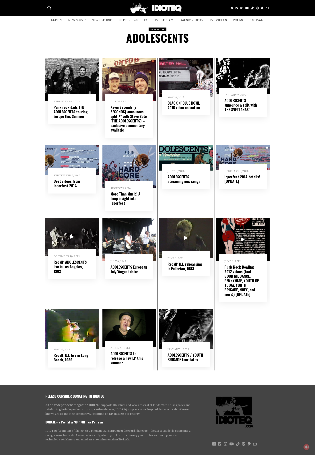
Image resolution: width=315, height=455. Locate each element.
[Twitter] (237, 8)
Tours (238, 20)
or (72, 422)
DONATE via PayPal (57, 422)
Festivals (256, 20)
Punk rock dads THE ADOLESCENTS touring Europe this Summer (71, 111)
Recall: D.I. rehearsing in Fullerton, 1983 (185, 266)
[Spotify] (257, 8)
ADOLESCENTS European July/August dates (128, 269)
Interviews (128, 20)
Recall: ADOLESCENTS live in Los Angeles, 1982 (70, 266)
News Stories (102, 20)
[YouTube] (247, 8)
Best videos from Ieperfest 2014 (67, 183)
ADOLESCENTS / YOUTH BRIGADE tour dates (185, 357)
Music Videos (192, 20)
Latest (56, 20)
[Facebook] (232, 8)
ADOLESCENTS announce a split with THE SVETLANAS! (240, 104)
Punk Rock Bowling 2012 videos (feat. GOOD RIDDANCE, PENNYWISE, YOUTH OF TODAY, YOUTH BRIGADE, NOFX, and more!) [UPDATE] (241, 280)
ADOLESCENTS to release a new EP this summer (126, 358)
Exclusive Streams (159, 20)
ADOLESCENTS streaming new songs (184, 179)
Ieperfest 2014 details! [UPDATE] (242, 179)
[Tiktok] (252, 8)
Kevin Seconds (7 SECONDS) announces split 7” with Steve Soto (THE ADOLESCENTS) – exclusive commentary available (128, 118)
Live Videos (217, 20)
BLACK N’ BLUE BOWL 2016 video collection (184, 105)
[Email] (267, 8)
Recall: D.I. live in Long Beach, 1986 (71, 357)
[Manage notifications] (306, 447)
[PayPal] (262, 8)
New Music (77, 20)
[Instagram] (242, 8)
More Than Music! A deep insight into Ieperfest (125, 198)
